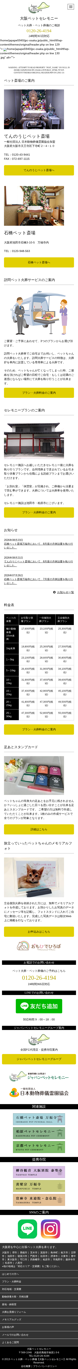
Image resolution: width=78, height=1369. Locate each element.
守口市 (23, 1259)
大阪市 (5, 1252)
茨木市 (33, 1252)
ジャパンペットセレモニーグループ (39, 1059)
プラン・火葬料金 (11, 1281)
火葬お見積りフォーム (14, 1312)
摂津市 (54, 1256)
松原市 (8, 1263)
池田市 (11, 1256)
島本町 (54, 1252)
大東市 (64, 1256)
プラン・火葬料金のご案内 (39, 392)
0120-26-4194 (39, 30)
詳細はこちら (39, 829)
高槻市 (23, 1252)
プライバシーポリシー (45, 1366)
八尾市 (18, 1263)
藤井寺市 (70, 1259)
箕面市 (44, 1252)
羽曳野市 (58, 1259)
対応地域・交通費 (11, 1289)
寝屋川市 (22, 1256)
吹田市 (44, 1256)
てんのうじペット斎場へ (39, 170)
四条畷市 (35, 1259)
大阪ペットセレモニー (39, 18)
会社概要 (26, 1366)
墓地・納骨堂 (9, 1304)
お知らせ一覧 (65, 592)
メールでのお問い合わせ (15, 1335)
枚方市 (64, 1252)
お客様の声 (8, 1327)
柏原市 (46, 1259)
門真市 (33, 1256)
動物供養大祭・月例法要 (15, 1296)
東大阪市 (12, 1259)
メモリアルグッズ (11, 1319)
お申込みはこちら (39, 931)
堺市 (14, 1252)
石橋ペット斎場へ (39, 262)
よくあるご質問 (10, 1342)
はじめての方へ (10, 1274)
